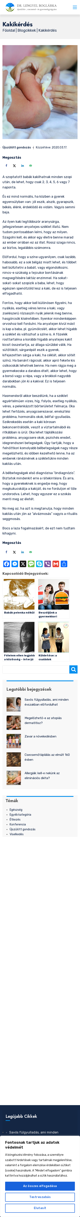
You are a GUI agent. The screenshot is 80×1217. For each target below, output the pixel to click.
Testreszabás (40, 1197)
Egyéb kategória (20, 814)
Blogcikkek (27, 30)
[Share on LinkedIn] (22, 165)
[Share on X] (13, 165)
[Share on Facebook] (5, 165)
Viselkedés (17, 834)
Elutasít (40, 1208)
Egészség (16, 810)
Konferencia (18, 824)
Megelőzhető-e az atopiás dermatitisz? (43, 720)
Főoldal (9, 30)
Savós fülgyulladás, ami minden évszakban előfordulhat (47, 702)
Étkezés (15, 819)
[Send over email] (30, 165)
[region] (40, 1176)
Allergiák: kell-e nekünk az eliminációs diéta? (42, 775)
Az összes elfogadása (40, 1186)
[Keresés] (73, 669)
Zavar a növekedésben (40, 736)
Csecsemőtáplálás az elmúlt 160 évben (47, 757)
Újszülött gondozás (16, 147)
